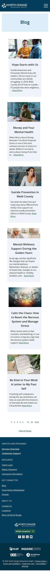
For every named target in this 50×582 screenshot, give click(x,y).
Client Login (7, 465)
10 (28, 422)
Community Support (11, 453)
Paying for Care (28, 564)
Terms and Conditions (11, 564)
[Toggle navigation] (46, 6)
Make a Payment (9, 469)
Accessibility (41, 564)
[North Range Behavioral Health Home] (14, 6)
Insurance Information (12, 474)
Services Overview (10, 449)
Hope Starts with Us (25, 64)
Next (37, 422)
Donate (5, 494)
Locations (6, 510)
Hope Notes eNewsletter (13, 490)
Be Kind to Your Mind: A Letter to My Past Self (24, 384)
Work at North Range (11, 515)
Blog (4, 485)
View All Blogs (25, 431)
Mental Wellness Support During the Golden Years (24, 248)
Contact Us (7, 506)
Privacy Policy (40, 561)
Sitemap (25, 566)
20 (32, 422)
